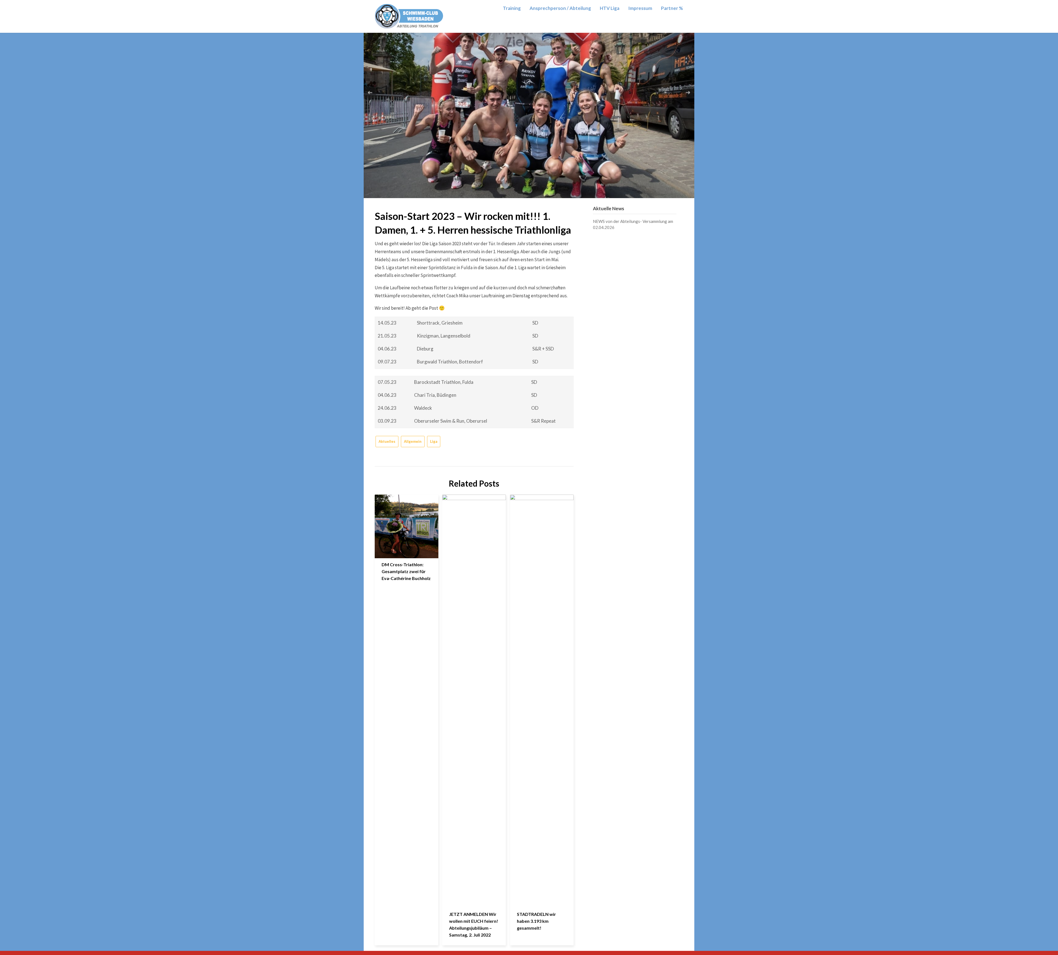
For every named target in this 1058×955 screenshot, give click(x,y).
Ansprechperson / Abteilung (560, 8)
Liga (433, 441)
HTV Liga (609, 8)
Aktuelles (387, 441)
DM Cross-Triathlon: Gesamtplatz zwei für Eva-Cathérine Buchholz (406, 571)
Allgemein (413, 441)
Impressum (640, 8)
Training (512, 8)
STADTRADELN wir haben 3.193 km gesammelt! (536, 920)
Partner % (672, 8)
